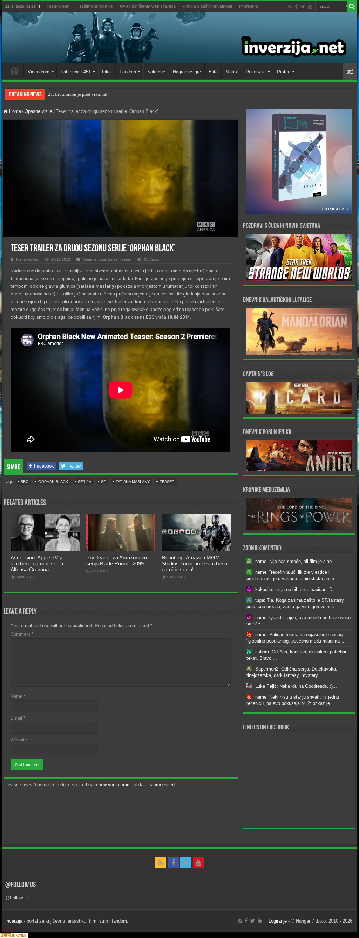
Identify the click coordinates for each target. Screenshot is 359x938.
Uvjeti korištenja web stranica (148, 6)
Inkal (107, 71)
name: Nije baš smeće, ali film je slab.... (296, 561)
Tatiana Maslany (133, 482)
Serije (112, 259)
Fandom (128, 71)
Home (14, 70)
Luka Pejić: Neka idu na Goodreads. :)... (296, 686)
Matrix (231, 71)
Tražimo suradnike (95, 6)
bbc (24, 482)
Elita (213, 71)
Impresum (248, 6)
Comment (22, 634)
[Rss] (290, 6)
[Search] (352, 6)
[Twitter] (303, 6)
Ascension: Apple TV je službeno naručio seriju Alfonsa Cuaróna (37, 563)
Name (18, 696)
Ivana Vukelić (27, 259)
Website (19, 739)
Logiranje (278, 921)
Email (18, 718)
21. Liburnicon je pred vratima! (77, 94)
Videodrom (38, 71)
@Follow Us (20, 885)
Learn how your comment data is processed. (131, 784)
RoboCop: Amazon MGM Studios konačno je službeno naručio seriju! (194, 563)
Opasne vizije (38, 111)
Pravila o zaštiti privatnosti (207, 6)
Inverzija (13, 921)
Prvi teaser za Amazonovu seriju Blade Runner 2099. (116, 560)
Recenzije (256, 71)
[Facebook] (296, 6)
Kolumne (156, 71)
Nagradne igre (187, 71)
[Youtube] (310, 6)
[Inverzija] (179, 37)
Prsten (283, 71)
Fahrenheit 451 (76, 71)
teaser (167, 482)
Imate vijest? (58, 6)
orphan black (53, 482)
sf (103, 482)
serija (84, 482)
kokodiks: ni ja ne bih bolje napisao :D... (296, 589)
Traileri (125, 259)
